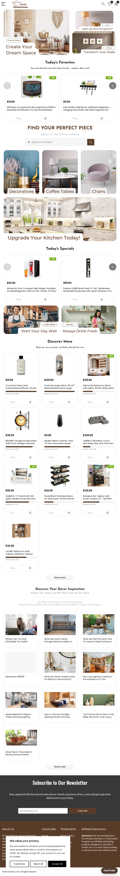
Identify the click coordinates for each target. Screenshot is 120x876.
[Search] (103, 4)
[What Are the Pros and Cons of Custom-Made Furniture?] (98, 624)
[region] (38, 853)
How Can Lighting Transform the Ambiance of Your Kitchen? (97, 679)
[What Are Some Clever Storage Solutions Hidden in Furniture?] (60, 624)
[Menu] (3, 4)
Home (45, 835)
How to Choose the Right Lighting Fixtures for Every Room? (57, 717)
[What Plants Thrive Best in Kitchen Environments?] (21, 738)
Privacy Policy (67, 835)
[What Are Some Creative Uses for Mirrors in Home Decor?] (60, 662)
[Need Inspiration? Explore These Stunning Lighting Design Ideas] (21, 700)
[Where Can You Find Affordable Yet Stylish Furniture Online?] (21, 624)
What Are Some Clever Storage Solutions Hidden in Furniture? (58, 642)
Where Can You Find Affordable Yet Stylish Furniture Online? (17, 642)
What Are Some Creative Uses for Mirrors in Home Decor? (59, 678)
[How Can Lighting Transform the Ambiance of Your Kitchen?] (98, 662)
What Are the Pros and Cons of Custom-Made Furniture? (97, 640)
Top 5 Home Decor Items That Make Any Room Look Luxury (98, 715)
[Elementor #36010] (21, 662)
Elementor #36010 (15, 676)
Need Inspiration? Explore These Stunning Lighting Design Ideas (18, 717)
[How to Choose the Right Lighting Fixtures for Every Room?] (60, 700)
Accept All (57, 863)
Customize (19, 863)
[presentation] (7, 85)
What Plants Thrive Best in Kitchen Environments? (19, 753)
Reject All (38, 863)
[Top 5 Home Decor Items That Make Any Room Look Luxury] (98, 700)
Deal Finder (109, 870)
